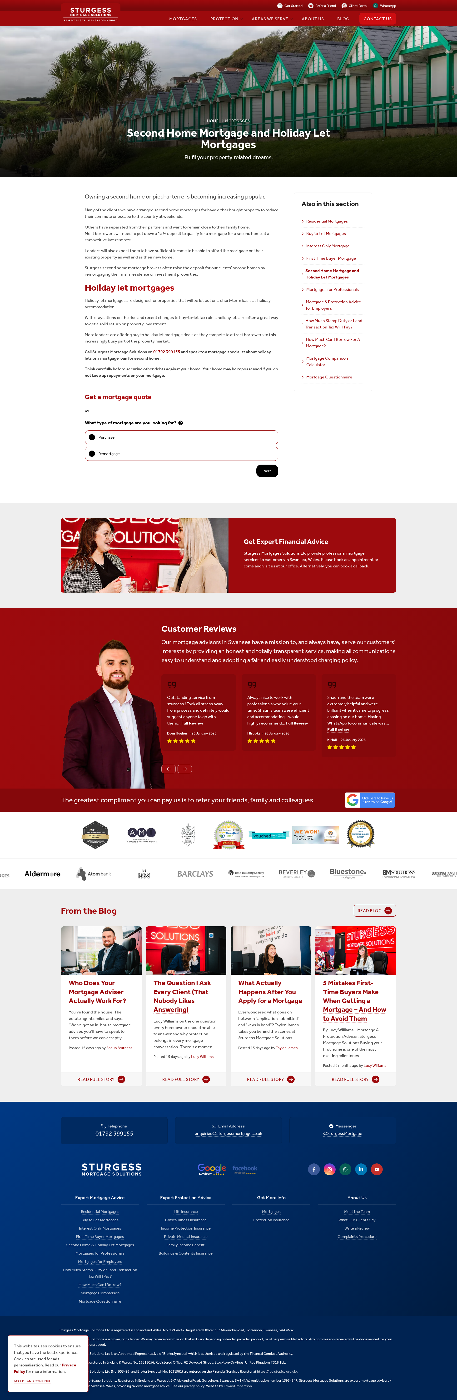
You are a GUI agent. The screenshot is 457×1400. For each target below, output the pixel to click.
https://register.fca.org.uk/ (277, 1371)
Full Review (192, 723)
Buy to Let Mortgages (326, 233)
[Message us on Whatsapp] (345, 1169)
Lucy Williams (202, 1056)
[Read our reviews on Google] (212, 1169)
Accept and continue (32, 1381)
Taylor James (287, 1048)
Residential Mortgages (327, 221)
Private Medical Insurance (186, 1236)
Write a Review (357, 1228)
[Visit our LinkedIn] (361, 1169)
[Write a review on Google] (370, 800)
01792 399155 (166, 351)
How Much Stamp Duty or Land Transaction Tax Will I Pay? (333, 324)
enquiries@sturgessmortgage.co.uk (228, 1133)
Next (267, 471)
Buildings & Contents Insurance (186, 1253)
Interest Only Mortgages (100, 1228)
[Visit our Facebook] (314, 1169)
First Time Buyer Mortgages (100, 1236)
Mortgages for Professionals (332, 289)
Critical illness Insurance (186, 1219)
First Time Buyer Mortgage (331, 258)
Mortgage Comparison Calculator (327, 361)
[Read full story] (101, 950)
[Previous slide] (168, 769)
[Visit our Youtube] (377, 1169)
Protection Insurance (271, 1219)
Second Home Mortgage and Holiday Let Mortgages (332, 274)
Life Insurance (186, 1211)
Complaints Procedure (357, 1236)
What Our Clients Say (357, 1219)
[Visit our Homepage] (90, 14)
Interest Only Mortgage (328, 245)
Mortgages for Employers (100, 1261)
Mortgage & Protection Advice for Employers (333, 305)
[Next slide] (185, 769)
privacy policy (194, 1386)
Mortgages (271, 1211)
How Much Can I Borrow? (100, 1284)
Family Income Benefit (186, 1244)
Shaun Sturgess (119, 1048)
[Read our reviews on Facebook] (245, 1169)
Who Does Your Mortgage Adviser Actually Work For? (97, 992)
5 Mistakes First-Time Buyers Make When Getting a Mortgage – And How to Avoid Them (354, 1001)
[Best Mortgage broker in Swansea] (362, 834)
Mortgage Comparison (100, 1293)
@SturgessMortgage (342, 1133)
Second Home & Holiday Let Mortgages (100, 1244)
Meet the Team (357, 1211)
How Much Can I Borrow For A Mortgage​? (333, 342)
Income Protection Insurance (186, 1228)
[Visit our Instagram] (330, 1169)
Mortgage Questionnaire (329, 377)
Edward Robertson (238, 1386)
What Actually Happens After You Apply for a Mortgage (270, 992)
